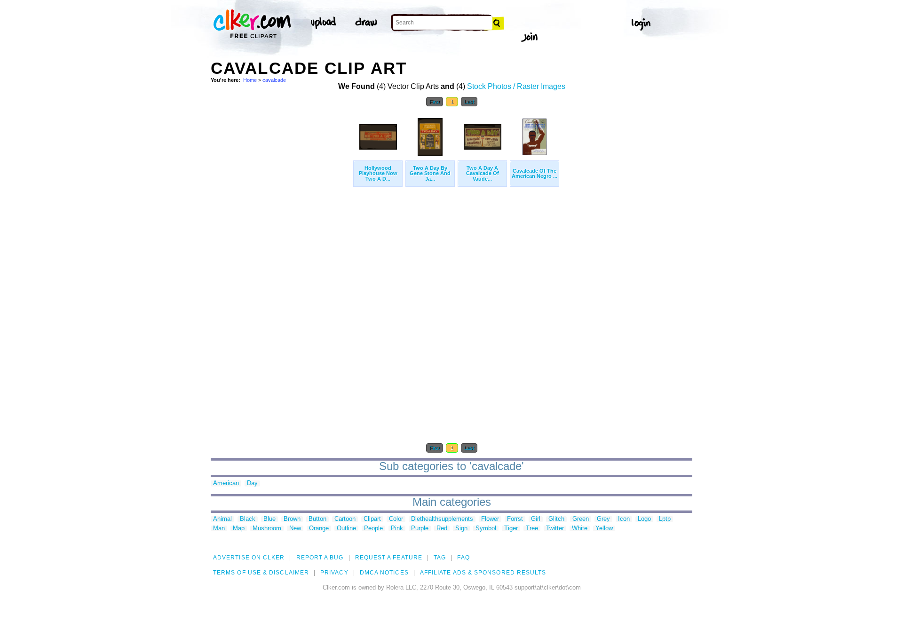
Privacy (334, 572)
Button (317, 519)
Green (580, 519)
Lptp (665, 519)
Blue (269, 519)
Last (469, 101)
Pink (397, 529)
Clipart (372, 519)
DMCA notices (384, 572)
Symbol (485, 529)
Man (219, 529)
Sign (461, 529)
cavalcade (274, 80)
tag (440, 557)
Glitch (556, 519)
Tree (532, 529)
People (373, 529)
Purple (419, 529)
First (434, 101)
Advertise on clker (249, 557)
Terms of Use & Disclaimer (261, 572)
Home (250, 80)
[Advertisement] (281, 253)
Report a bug (320, 557)
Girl (535, 519)
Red (441, 529)
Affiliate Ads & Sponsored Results (483, 572)
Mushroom (267, 529)
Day (252, 483)
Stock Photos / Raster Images (516, 86)
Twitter (555, 529)
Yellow (604, 529)
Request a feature (388, 557)
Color (396, 519)
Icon (624, 519)
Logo (644, 519)
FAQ (463, 557)
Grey (603, 519)
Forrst (515, 519)
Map (239, 529)
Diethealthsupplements (442, 519)
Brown (292, 519)
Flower (490, 519)
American (226, 483)
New (295, 529)
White (579, 529)
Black (247, 519)
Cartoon (345, 519)
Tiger (511, 529)
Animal (222, 519)
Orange (319, 529)
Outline (346, 529)
